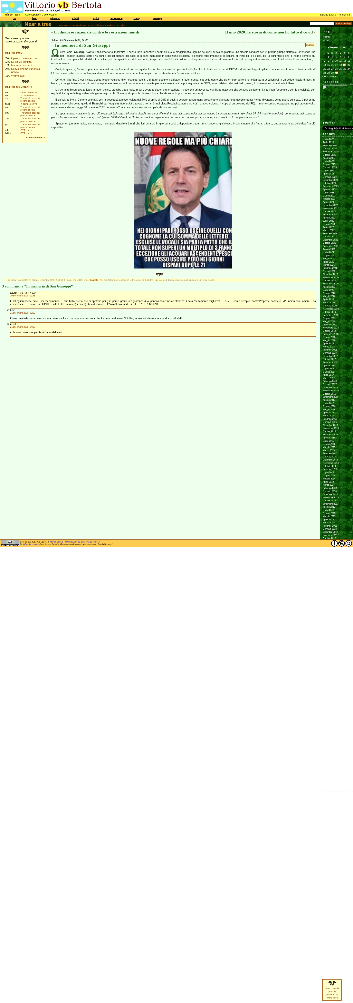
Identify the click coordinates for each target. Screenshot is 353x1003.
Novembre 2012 (331, 535)
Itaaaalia (310, 45)
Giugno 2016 (329, 406)
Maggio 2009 (329, 667)
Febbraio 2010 (330, 639)
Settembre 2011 (330, 579)
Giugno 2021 (329, 255)
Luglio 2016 (328, 403)
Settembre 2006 (330, 768)
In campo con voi (21, 65)
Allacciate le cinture (332, 848)
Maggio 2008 (329, 705)
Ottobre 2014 (329, 466)
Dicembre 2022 (330, 205)
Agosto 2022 (329, 217)
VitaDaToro (327, 931)
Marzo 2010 (329, 636)
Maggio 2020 (329, 296)
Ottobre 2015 (329, 431)
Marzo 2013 (329, 522)
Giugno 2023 (329, 195)
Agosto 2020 (329, 287)
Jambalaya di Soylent (333, 800)
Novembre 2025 (331, 151)
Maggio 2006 (329, 780)
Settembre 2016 (330, 397)
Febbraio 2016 (330, 419)
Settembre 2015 (330, 434)
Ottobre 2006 (329, 764)
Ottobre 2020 (329, 280)
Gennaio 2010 (330, 642)
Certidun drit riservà (29, 544)
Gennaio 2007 (330, 755)
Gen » (333, 76)
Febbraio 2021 (330, 268)
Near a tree (38, 24)
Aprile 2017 (328, 375)
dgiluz (325, 854)
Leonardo (327, 858)
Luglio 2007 (328, 736)
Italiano (324, 14)
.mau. (325, 839)
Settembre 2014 (330, 469)
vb (6, 98)
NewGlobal (327, 905)
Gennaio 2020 (330, 305)
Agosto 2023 (329, 189)
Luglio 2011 (328, 585)
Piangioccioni (328, 912)
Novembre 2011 (330, 573)
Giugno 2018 (329, 337)
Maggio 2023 (329, 198)
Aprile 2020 (328, 299)
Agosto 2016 (329, 400)
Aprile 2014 (328, 481)
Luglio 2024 (328, 170)
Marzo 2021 (329, 265)
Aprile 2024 (328, 173)
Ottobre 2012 (329, 538)
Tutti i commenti (34, 137)
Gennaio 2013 (330, 529)
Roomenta (327, 915)
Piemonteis (344, 14)
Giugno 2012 (329, 551)
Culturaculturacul (330, 880)
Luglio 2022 (328, 221)
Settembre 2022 (330, 214)
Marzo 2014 (329, 485)
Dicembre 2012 (330, 532)
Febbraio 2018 (330, 349)
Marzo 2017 (329, 378)
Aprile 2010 (328, 632)
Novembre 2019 (331, 309)
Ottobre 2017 (329, 359)
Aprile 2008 (328, 708)
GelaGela (327, 828)
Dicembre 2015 (330, 425)
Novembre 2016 (331, 390)
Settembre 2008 (330, 692)
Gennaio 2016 (330, 422)
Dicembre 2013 (330, 494)
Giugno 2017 (329, 372)
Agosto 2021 (329, 249)
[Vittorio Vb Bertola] (335, 118)
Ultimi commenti (18, 87)
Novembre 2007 (331, 723)
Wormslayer (18, 75)
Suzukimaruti (329, 867)
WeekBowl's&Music (332, 934)
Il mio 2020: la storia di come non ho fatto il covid (269, 32)
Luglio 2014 (328, 472)
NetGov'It (327, 902)
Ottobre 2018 (329, 331)
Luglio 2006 (328, 774)
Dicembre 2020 (330, 274)
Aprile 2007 (328, 745)
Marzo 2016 (329, 415)
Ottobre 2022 (329, 211)
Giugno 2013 (329, 513)
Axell (325, 851)
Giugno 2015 (329, 444)
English (333, 14)
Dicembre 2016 (330, 387)
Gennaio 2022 (330, 236)
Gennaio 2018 (330, 353)
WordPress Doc (331, 957)
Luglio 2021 (328, 252)
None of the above (332, 803)
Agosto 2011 (329, 582)
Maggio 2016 (329, 409)
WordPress (328, 954)
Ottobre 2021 (329, 243)
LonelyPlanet (328, 896)
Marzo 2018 (329, 346)
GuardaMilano (329, 887)
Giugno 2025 (329, 164)
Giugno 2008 (329, 701)
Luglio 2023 (328, 192)
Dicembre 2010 (330, 607)
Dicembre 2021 (330, 240)
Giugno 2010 (329, 626)
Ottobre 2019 (329, 312)
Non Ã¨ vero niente (332, 794)
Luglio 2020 (328, 290)
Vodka (326, 809)
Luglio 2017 (328, 368)
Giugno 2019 (329, 318)
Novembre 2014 (331, 463)
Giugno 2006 (329, 777)
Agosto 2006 (329, 771)
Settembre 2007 (330, 730)
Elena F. (327, 819)
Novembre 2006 (331, 761)
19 (344, 65)
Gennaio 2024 (330, 177)
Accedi (326, 944)
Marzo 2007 (329, 749)
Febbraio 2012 (330, 563)
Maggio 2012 (329, 554)
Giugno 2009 (329, 664)
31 (336, 73)
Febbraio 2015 (330, 453)
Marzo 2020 (329, 302)
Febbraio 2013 (330, 526)
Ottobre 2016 (329, 394)
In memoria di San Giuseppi (82, 45)
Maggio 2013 (329, 516)
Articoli (326, 967)
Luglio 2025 (328, 161)
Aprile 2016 (328, 412)
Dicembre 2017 (330, 356)
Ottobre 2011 (329, 576)
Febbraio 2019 (330, 324)
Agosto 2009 (329, 658)
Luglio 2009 (328, 661)
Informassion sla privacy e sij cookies (82, 542)
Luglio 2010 (328, 623)
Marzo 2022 (329, 230)
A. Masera (328, 845)
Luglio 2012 (328, 548)
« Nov (325, 76)
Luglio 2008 (328, 698)
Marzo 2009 (329, 673)
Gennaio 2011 (329, 604)
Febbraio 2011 (330, 601)
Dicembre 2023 (330, 180)
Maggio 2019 (329, 321)
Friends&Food (329, 883)
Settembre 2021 (330, 246)
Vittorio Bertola (56, 542)
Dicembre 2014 (330, 459)
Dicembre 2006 (330, 758)
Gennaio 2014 (330, 491)
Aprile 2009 (328, 670)
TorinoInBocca (329, 927)
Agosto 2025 (329, 158)
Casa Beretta (329, 812)
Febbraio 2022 (330, 233)
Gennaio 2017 (330, 384)
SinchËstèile (328, 918)
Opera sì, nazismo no (24, 58)
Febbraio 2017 (330, 381)
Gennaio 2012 (330, 566)
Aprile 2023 (328, 202)
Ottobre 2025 (329, 155)
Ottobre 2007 (329, 727)
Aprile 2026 (328, 142)
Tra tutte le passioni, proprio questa (30, 99)
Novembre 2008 (331, 686)
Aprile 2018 (328, 343)
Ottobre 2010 (329, 613)
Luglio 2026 (328, 139)
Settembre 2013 (330, 504)
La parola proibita (21, 61)
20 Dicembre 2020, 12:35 (22, 295)
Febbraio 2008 (330, 714)
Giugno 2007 (329, 739)
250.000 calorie (330, 822)
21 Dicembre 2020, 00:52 (22, 313)
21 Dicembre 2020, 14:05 (22, 327)
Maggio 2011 (329, 591)
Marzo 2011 (328, 598)
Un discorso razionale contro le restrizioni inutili (96, 32)
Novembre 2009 (331, 648)
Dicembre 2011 (330, 569)
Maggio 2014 (329, 478)
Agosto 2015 (329, 437)
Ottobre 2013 (329, 500)
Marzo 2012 (329, 560)
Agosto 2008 (329, 695)
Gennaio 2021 (330, 271)
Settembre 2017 (330, 362)
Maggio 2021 (329, 258)
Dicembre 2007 (330, 720)
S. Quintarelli (329, 864)
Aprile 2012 (328, 557)
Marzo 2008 (329, 711)
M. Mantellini (329, 861)
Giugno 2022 (329, 224)
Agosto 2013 (329, 507)
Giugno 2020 (329, 293)
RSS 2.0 (158, 280)
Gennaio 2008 (330, 717)
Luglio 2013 (328, 510)
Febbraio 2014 (330, 488)
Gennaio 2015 (330, 456)
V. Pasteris (328, 870)
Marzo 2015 (329, 450)
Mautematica (328, 899)
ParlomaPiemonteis (331, 909)
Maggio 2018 (329, 340)
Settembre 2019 (330, 315)
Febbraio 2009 (330, 676)
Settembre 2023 (330, 186)
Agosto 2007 (329, 733)
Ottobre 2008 (329, 689)
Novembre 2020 (331, 277)
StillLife (325, 921)
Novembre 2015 (331, 428)
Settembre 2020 (330, 283)
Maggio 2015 (329, 447)
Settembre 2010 (330, 617)
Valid (329, 947)
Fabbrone (327, 797)
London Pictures (331, 816)
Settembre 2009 (330, 654)
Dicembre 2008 (330, 683)
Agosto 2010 (329, 620)
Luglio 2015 (328, 441)
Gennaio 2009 (330, 680)
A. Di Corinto (329, 842)
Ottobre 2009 (329, 651)
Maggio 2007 (329, 742)
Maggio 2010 (329, 629)
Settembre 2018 (330, 334)
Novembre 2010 (331, 610)
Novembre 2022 (331, 208)
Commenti (328, 970)
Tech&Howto (328, 924)
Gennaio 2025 (330, 167)
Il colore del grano (331, 825)
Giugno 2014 (329, 475)
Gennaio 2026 (330, 148)
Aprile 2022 (328, 227)
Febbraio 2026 (330, 145)
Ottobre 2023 (329, 183)
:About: (326, 40)
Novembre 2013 (331, 497)
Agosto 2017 (329, 365)
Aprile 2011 (328, 595)
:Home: (326, 37)
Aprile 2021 (328, 262)
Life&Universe (329, 893)
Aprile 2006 (328, 783)
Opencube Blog (330, 806)
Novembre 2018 (331, 327)
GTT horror (26, 130)
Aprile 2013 (328, 519)
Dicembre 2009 (330, 645)
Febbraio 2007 (330, 752)
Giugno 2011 (329, 588)
